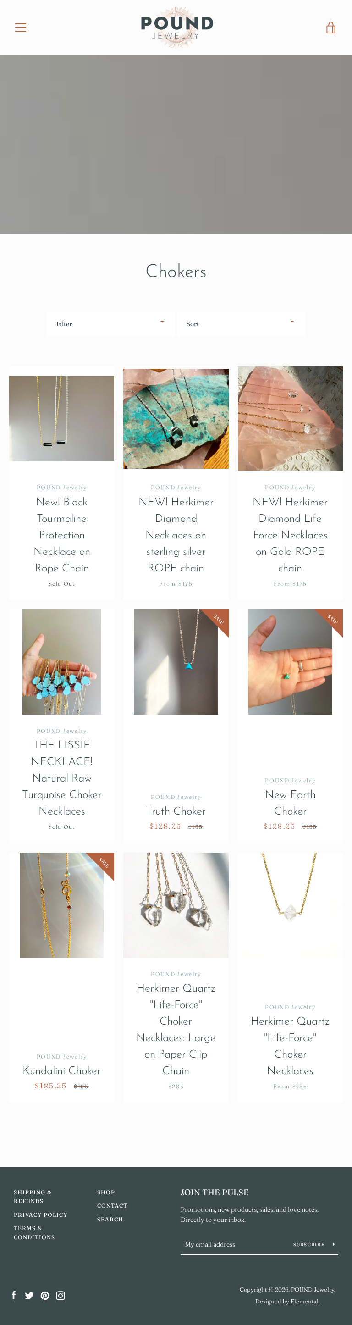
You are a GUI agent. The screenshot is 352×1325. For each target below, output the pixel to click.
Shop (106, 1192)
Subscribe (309, 1244)
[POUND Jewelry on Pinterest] (45, 1294)
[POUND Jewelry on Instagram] (60, 1294)
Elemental (305, 1301)
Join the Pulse (215, 1192)
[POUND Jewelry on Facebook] (13, 1294)
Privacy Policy (40, 1214)
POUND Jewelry (312, 1289)
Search (110, 1219)
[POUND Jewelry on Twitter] (29, 1294)
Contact (112, 1205)
